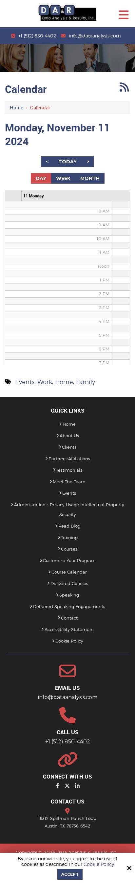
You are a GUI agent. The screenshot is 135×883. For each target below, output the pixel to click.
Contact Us (68, 801)
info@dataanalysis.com (95, 35)
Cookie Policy (99, 864)
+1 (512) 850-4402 (37, 35)
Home (16, 107)
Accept (70, 874)
